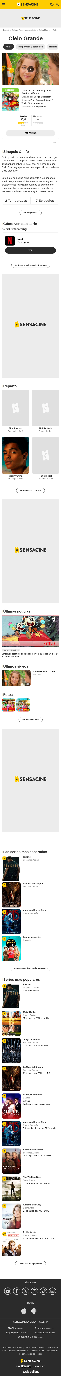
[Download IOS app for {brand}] (25, 1310)
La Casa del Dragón (33, 883)
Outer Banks (29, 1012)
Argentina (40, 106)
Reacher (27, 857)
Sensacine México (27, 1336)
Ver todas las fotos (30, 720)
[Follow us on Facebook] (17, 1291)
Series (14, 30)
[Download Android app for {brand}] (35, 1310)
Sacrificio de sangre (33, 1149)
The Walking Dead (32, 1177)
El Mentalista (29, 1232)
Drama (49, 90)
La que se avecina (32, 937)
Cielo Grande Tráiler (44, 671)
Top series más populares (30, 1264)
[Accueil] (28, 4)
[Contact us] (53, 1291)
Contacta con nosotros (35, 1347)
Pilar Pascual (37, 100)
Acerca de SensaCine (12, 1347)
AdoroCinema (42, 1332)
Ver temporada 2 (30, 213)
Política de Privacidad (18, 1351)
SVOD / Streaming (14, 229)
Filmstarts (40, 1328)
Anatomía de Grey (32, 1205)
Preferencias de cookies (31, 1354)
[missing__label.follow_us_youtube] (8, 1291)
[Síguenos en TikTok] (44, 1291)
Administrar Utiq (37, 1351)
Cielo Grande (25, 38)
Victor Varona (35, 103)
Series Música (44, 30)
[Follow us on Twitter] (26, 1291)
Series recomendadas (27, 30)
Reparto (10, 386)
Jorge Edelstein (42, 96)
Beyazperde (12, 1332)
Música (35, 93)
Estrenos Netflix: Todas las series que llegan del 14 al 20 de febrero (30, 655)
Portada (6, 30)
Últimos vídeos (15, 666)
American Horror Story (34, 910)
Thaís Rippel (45, 476)
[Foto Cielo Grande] (8, 704)
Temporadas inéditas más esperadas (30, 968)
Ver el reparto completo (30, 490)
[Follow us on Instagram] (35, 1291)
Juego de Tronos (31, 1039)
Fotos (8, 695)
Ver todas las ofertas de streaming (31, 265)
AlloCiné (12, 1328)
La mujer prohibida (32, 1094)
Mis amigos (37, 116)
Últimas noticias (16, 611)
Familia (25, 93)
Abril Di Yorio (45, 428)
